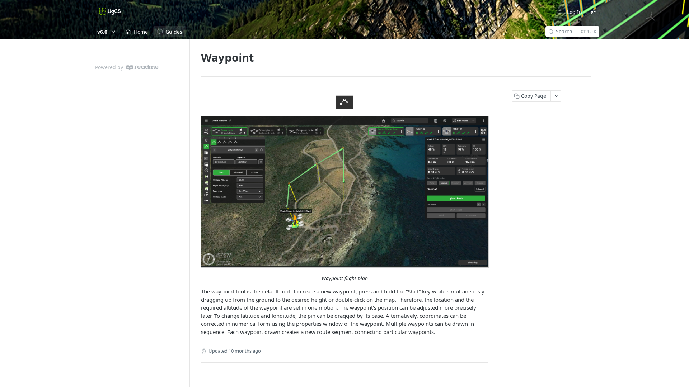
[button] (344, 102)
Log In (574, 12)
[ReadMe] (142, 67)
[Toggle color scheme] (593, 12)
